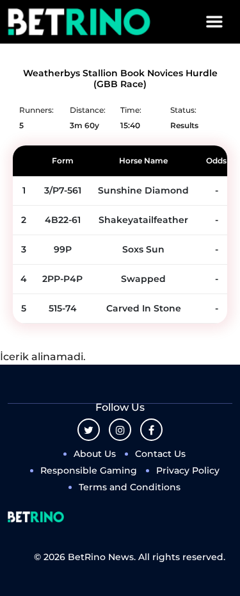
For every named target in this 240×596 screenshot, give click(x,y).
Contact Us (160, 453)
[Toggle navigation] (214, 22)
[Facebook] (151, 429)
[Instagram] (120, 429)
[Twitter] (88, 429)
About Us (95, 453)
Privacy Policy (188, 470)
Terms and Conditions (129, 487)
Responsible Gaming (88, 470)
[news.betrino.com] (79, 21)
